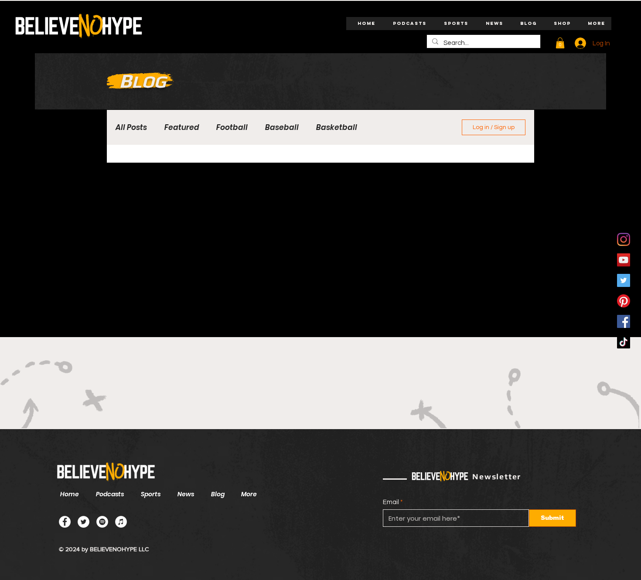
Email (391, 502)
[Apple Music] (121, 522)
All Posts (131, 127)
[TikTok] (623, 341)
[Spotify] (102, 522)
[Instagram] (623, 239)
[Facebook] (623, 321)
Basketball (336, 127)
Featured (181, 127)
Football (232, 127)
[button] (560, 43)
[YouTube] (623, 259)
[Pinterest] (623, 300)
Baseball (282, 127)
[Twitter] (623, 280)
